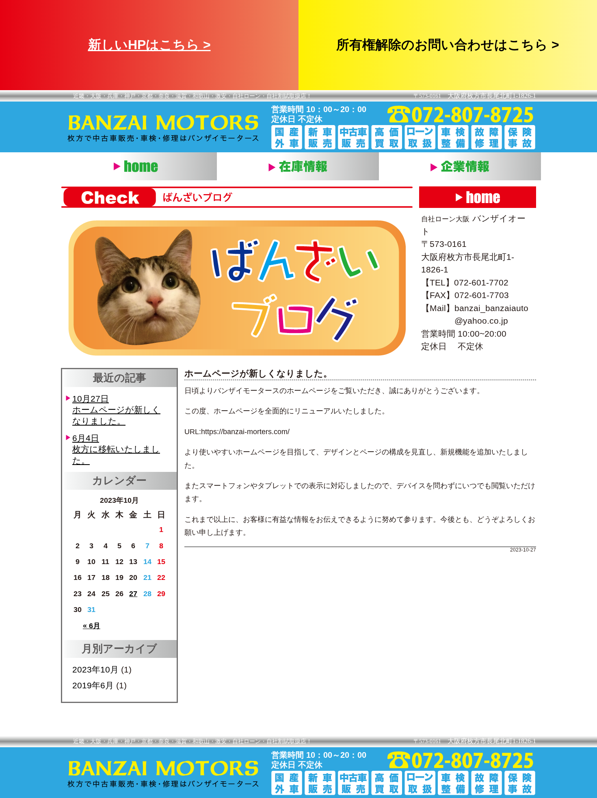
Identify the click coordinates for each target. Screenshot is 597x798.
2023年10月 (95, 669)
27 (133, 594)
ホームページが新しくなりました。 (116, 410)
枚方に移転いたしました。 (116, 449)
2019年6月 (93, 685)
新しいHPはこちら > (149, 44)
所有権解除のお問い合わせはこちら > (447, 44)
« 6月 (91, 626)
